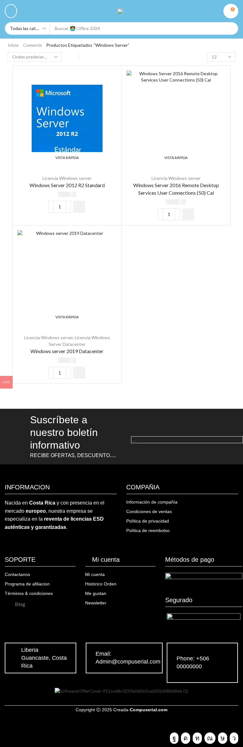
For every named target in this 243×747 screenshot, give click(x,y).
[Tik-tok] (222, 738)
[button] (11, 11)
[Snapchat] (209, 738)
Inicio (13, 45)
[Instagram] (185, 738)
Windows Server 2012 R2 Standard (67, 185)
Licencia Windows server (66, 178)
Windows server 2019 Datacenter (66, 351)
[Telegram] (234, 738)
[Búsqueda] (230, 28)
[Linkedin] (197, 738)
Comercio (32, 45)
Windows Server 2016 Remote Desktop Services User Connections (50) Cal (176, 189)
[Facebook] (174, 738)
